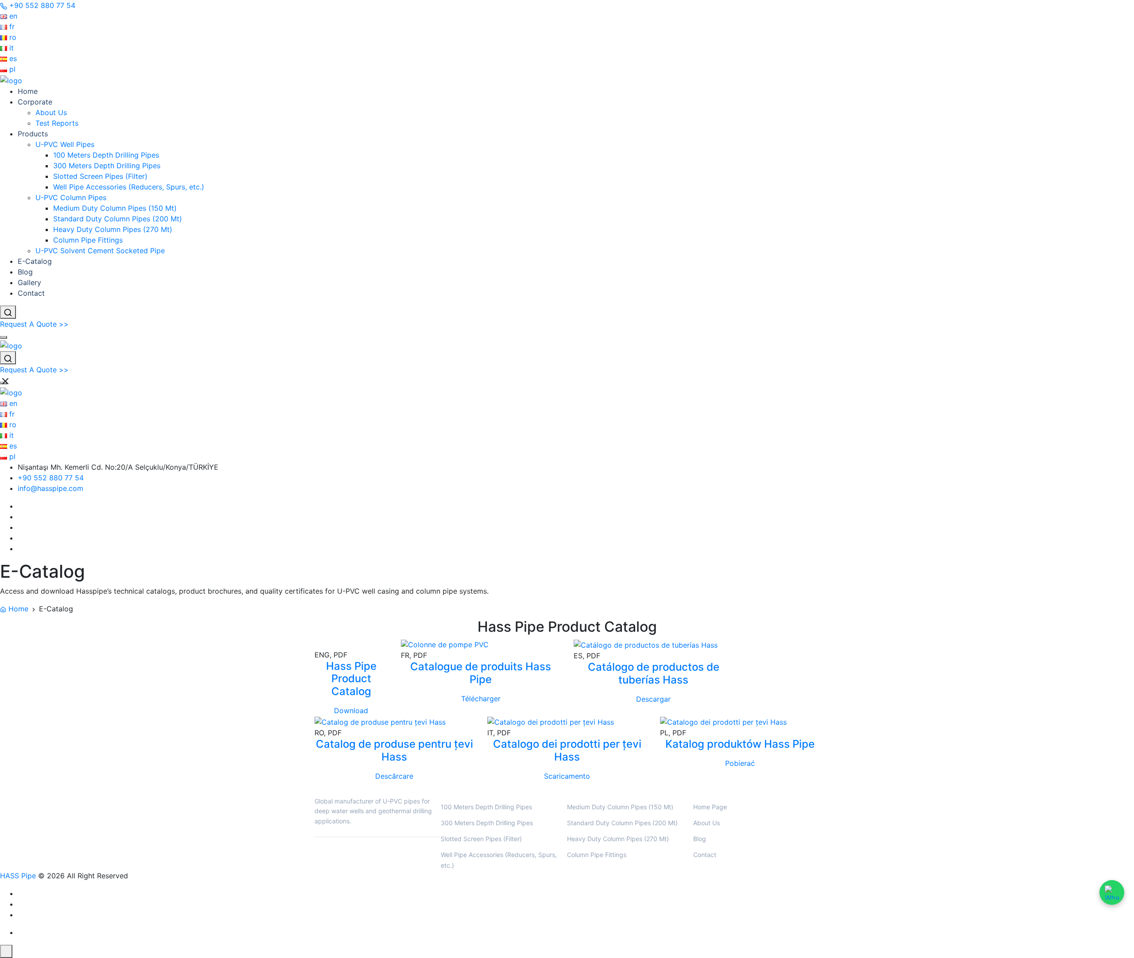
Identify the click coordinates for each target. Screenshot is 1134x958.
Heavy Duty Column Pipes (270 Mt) (112, 229)
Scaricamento (567, 776)
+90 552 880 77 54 (51, 477)
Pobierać (740, 763)
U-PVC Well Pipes (64, 144)
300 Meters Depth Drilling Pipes (106, 165)
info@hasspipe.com (50, 488)
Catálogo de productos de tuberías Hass (653, 673)
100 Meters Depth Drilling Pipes (106, 155)
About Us (51, 112)
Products (33, 133)
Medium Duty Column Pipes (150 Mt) (115, 208)
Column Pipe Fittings (88, 240)
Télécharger (481, 699)
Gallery (29, 282)
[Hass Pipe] (11, 79)
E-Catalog (35, 261)
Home (28, 91)
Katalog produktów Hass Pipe (740, 744)
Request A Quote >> (34, 324)
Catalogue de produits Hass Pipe (480, 673)
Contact (31, 293)
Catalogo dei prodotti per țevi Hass (567, 750)
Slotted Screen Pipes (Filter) (100, 176)
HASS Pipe (18, 875)
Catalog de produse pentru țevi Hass (394, 750)
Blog (25, 271)
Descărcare (394, 776)
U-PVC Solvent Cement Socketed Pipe (100, 250)
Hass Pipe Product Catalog (351, 679)
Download (351, 711)
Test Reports (56, 123)
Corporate (35, 101)
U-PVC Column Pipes (70, 197)
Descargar (653, 699)
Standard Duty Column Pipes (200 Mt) (117, 218)
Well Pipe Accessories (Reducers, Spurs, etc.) (128, 186)
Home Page (710, 807)
